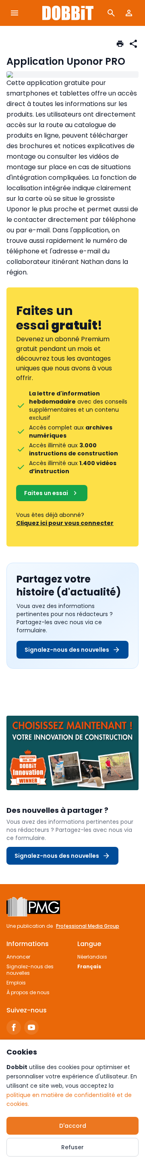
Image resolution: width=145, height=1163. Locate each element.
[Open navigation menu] (14, 13)
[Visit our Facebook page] (13, 1027)
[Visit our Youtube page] (31, 1027)
